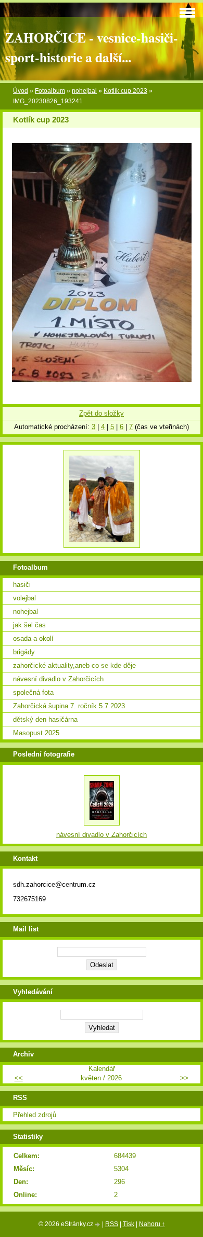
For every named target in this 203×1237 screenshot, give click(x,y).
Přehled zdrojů (34, 1115)
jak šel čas (29, 625)
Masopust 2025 (36, 733)
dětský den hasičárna (45, 719)
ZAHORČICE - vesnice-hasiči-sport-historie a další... (91, 47)
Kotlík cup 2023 (125, 91)
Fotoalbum (50, 91)
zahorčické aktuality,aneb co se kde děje (74, 665)
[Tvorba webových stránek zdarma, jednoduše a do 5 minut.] (98, 1224)
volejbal (24, 598)
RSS (111, 1224)
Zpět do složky (101, 413)
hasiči (22, 584)
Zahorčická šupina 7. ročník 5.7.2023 (69, 706)
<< (19, 1078)
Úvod (20, 91)
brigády (24, 652)
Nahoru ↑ (152, 1224)
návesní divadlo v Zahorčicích (58, 679)
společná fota (33, 692)
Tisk (128, 1224)
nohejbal (84, 91)
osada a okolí (33, 638)
